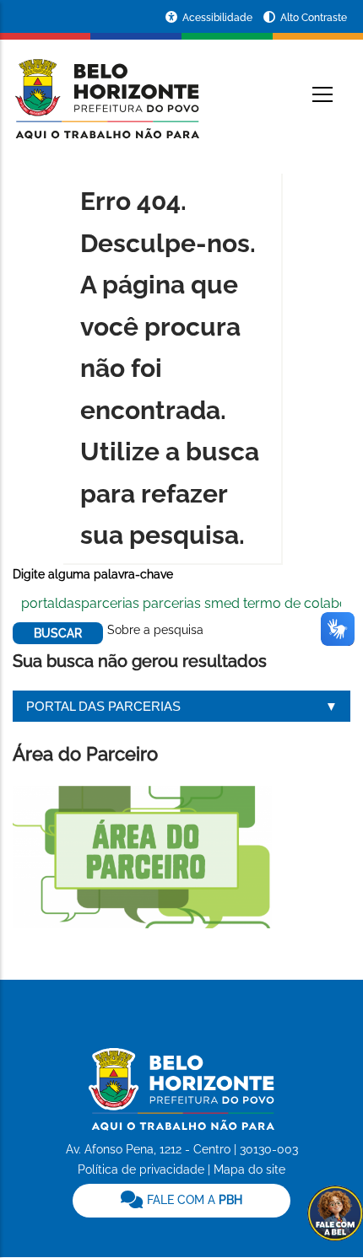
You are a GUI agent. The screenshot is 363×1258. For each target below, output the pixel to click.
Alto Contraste (313, 18)
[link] (181, 1201)
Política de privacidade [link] (141, 1169)
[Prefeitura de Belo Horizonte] (106, 88)
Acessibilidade (218, 18)
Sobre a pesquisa (155, 630)
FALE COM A (193, 1200)
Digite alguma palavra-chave (93, 574)
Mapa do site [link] (249, 1169)
